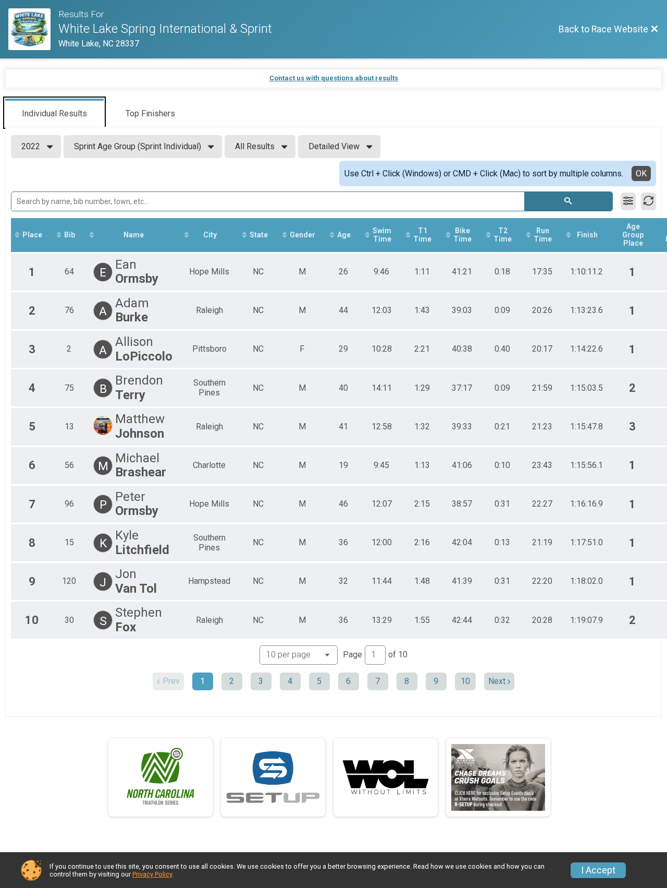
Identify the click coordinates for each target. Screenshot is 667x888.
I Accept (598, 870)
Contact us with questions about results (333, 78)
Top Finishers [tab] (150, 113)
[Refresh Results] (648, 201)
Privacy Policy (152, 874)
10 (465, 681)
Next (496, 681)
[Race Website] (33, 29)
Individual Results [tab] (54, 113)
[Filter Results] (628, 201)
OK (641, 173)
